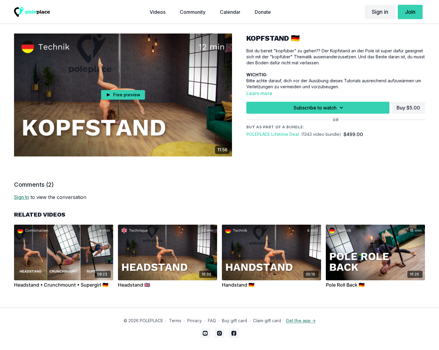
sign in (21, 197)
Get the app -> (301, 320)
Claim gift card (267, 320)
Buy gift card (234, 320)
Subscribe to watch (315, 108)
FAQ (212, 320)
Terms (175, 320)
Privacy (194, 320)
